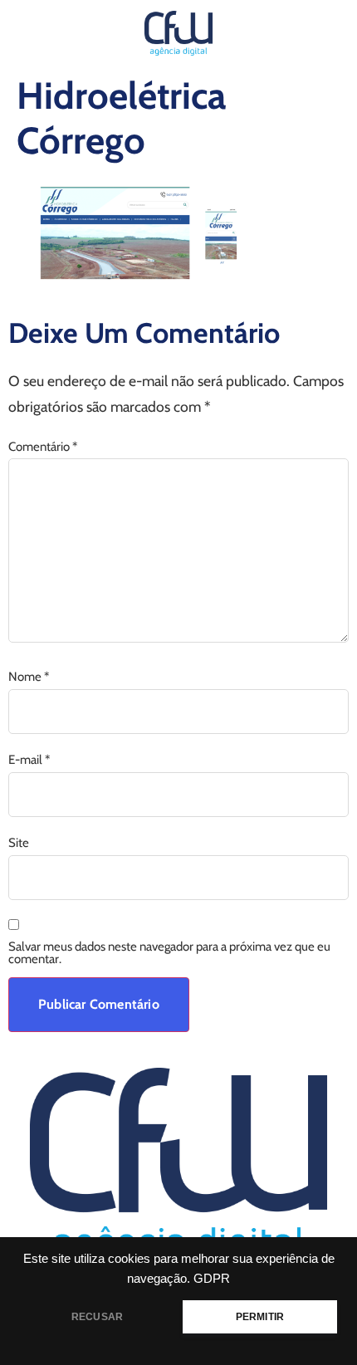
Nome (28, 677)
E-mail (29, 760)
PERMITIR (260, 1317)
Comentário (42, 447)
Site (18, 843)
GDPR (211, 1278)
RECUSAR (97, 1317)
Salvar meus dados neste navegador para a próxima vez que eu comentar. (169, 953)
